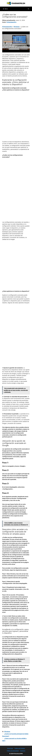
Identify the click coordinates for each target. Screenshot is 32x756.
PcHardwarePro (11, 22)
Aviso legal (10, 748)
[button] (28, 9)
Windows (16, 26)
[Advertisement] (16, 109)
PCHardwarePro (7, 26)
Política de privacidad (13, 750)
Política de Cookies (20, 748)
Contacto (22, 750)
